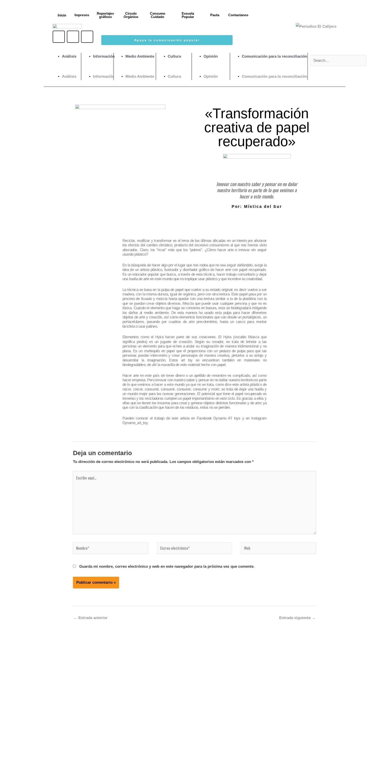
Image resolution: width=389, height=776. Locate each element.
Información (104, 56)
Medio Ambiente (139, 56)
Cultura (174, 56)
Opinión (211, 56)
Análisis (69, 56)
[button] (65, 69)
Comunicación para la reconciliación (274, 56)
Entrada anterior (90, 618)
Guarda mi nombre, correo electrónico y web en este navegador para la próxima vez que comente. (167, 566)
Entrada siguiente (297, 618)
